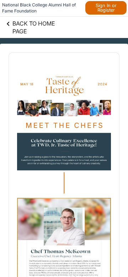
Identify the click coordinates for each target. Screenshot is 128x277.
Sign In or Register (106, 7)
